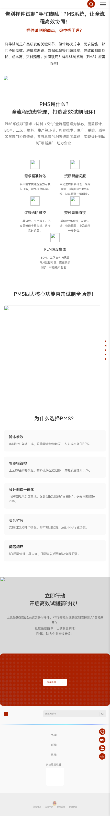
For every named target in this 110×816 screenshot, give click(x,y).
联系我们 (51, 682)
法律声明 (49, 807)
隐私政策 (61, 807)
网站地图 (73, 807)
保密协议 (37, 807)
